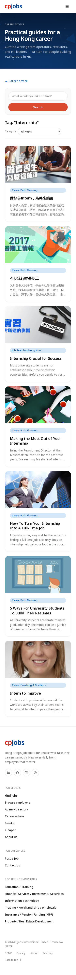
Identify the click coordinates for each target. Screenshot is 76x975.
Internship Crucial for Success (36, 358)
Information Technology (22, 901)
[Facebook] (17, 772)
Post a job (12, 858)
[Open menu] (67, 6)
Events (9, 823)
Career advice (14, 816)
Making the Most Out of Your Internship (35, 441)
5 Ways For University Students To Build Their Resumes (37, 610)
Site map (48, 953)
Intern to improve (25, 693)
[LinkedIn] (8, 772)
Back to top (13, 960)
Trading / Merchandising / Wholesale (30, 907)
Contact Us (12, 865)
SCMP (8, 953)
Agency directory (16, 809)
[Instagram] (26, 772)
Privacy (21, 953)
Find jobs (11, 795)
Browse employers (17, 802)
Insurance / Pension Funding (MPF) (29, 914)
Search (38, 107)
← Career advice (16, 81)
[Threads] (35, 772)
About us (11, 837)
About (34, 953)
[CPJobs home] (13, 6)
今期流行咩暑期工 (24, 278)
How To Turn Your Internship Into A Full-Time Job (35, 525)
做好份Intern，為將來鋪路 (31, 198)
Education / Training (19, 887)
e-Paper (10, 830)
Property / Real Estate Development (29, 921)
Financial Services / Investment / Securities (34, 894)
